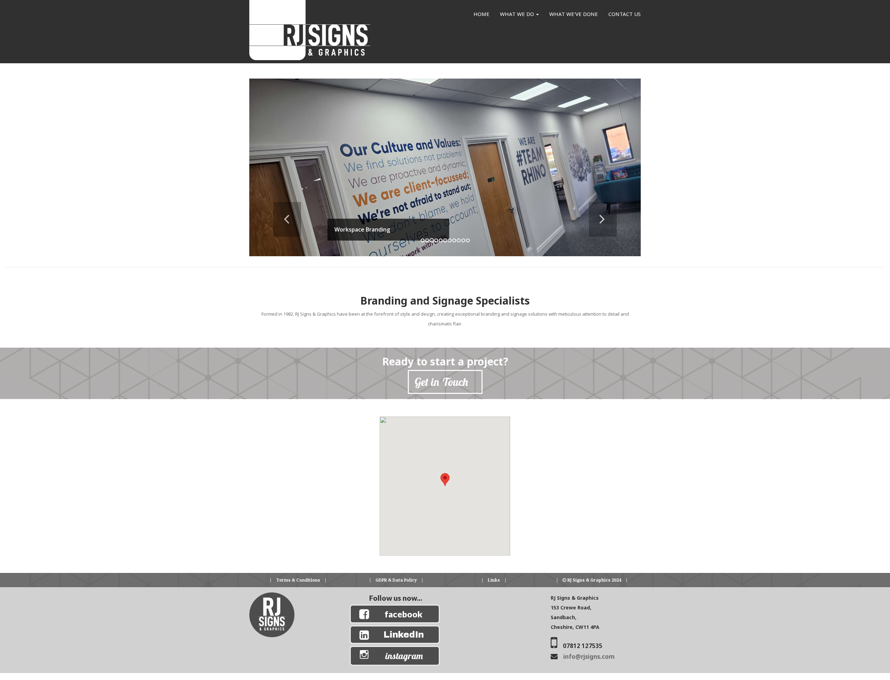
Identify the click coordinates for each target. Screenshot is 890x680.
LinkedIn (403, 634)
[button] (278, 207)
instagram (404, 656)
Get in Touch (445, 382)
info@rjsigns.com (589, 657)
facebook (403, 614)
